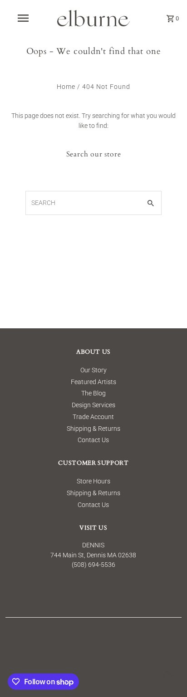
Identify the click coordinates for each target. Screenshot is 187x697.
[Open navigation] (23, 18)
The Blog (93, 393)
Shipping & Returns (93, 428)
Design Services (93, 405)
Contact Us (93, 440)
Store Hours (93, 481)
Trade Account (93, 416)
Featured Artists (93, 381)
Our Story (93, 370)
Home (66, 86)
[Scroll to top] (167, 673)
